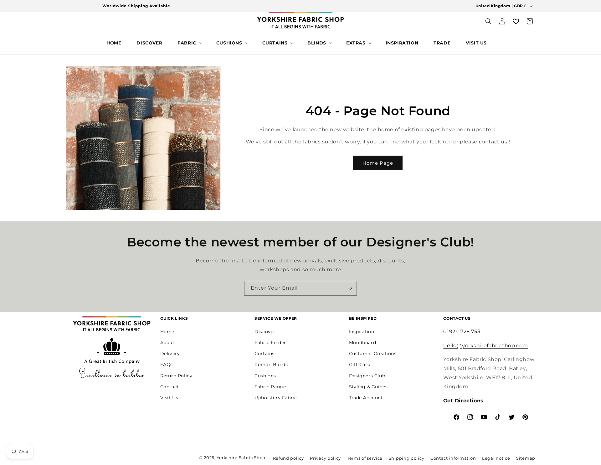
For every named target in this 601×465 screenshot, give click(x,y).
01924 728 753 (461, 331)
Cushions (265, 375)
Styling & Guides (368, 386)
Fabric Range (270, 386)
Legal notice (496, 457)
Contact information (453, 457)
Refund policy (288, 457)
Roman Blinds (271, 364)
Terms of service (365, 457)
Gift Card (359, 364)
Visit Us (169, 397)
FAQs (166, 364)
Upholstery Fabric (275, 397)
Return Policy (176, 375)
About (167, 342)
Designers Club (367, 375)
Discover (264, 331)
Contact (169, 386)
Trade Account (366, 397)
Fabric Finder (270, 342)
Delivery (170, 353)
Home (167, 331)
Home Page (377, 163)
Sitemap (525, 457)
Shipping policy (406, 457)
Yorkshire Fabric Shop (241, 457)
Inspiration (361, 331)
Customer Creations (373, 353)
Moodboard (362, 342)
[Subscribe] (350, 288)
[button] (189, 42)
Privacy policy (325, 457)
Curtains (264, 353)
